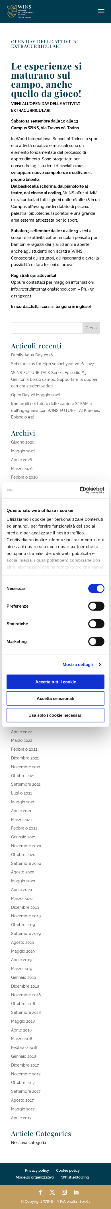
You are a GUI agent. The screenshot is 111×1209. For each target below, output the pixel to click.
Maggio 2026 (23, 451)
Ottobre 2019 (23, 924)
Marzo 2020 (22, 898)
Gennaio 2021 (23, 837)
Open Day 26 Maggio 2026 (35, 395)
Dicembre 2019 (25, 907)
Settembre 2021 (25, 784)
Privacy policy (37, 1170)
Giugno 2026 (22, 442)
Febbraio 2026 (24, 477)
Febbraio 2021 (24, 828)
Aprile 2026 (21, 460)
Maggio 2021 (22, 802)
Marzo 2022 (21, 740)
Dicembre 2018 (25, 986)
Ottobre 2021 (23, 775)
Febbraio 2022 (24, 749)
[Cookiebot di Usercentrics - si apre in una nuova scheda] (79, 490)
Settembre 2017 (25, 1091)
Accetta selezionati (55, 698)
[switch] (96, 605)
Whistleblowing (75, 1177)
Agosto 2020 (22, 872)
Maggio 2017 (22, 1109)
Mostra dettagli (78, 664)
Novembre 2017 (25, 1074)
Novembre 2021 (25, 767)
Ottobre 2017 (23, 1082)
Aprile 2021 (21, 810)
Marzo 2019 (21, 968)
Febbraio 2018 (24, 1047)
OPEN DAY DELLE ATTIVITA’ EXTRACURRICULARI (44, 43)
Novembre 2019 (26, 916)
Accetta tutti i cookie (55, 681)
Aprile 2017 (21, 1118)
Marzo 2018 (21, 1038)
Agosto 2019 (22, 942)
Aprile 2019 (21, 959)
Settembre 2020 (26, 863)
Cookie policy (68, 1170)
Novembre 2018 (26, 994)
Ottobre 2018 (23, 1003)
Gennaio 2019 (23, 977)
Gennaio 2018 (23, 1056)
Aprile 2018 (21, 1030)
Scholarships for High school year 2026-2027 (52, 364)
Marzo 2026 (21, 468)
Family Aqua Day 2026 (32, 355)
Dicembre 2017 (25, 1065)
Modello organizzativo (35, 1177)
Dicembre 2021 (25, 758)
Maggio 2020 (23, 881)
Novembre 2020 (26, 846)
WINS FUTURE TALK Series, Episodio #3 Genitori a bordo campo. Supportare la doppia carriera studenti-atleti (54, 379)
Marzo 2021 (21, 819)
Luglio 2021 (21, 793)
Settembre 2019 (26, 933)
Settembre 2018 (26, 1012)
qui (33, 275)
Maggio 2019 (23, 951)
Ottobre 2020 (23, 854)
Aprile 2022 (21, 732)
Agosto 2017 (22, 1100)
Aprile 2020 (21, 889)
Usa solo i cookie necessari (55, 714)
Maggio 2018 (23, 1021)
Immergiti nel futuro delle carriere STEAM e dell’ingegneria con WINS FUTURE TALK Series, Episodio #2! (55, 410)
